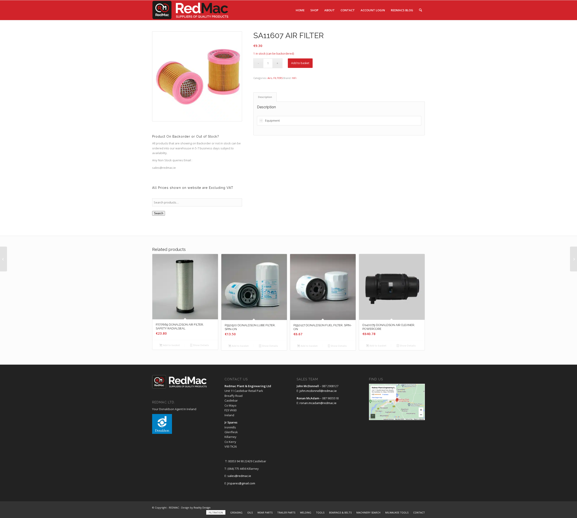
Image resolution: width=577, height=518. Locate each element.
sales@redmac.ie (239, 476)
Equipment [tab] (272, 120)
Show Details (200, 345)
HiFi (294, 78)
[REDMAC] (190, 10)
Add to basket (300, 63)
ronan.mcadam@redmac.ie (318, 403)
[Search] (420, 10)
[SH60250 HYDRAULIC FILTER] (3, 259)
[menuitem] (300, 10)
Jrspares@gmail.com (241, 483)
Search (158, 213)
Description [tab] (265, 97)
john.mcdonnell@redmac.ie (318, 391)
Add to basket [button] (171, 345)
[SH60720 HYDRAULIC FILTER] (573, 259)
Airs (270, 78)
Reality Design (202, 507)
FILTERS (278, 78)
